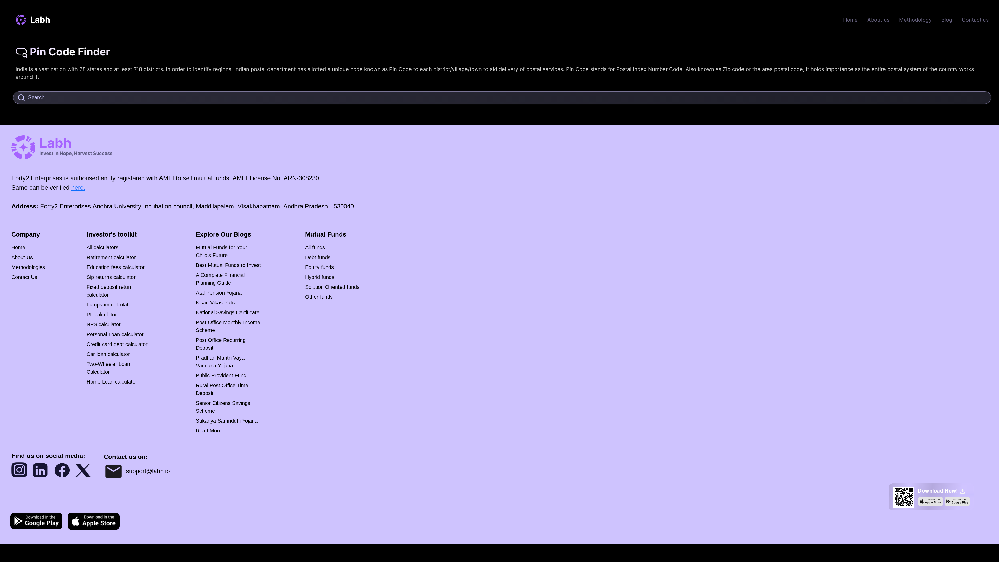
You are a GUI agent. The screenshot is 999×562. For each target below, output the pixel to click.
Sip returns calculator (111, 277)
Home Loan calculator (112, 382)
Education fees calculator (116, 267)
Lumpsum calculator (110, 305)
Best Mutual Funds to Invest (228, 265)
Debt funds (317, 257)
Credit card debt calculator (117, 344)
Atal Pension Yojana (219, 293)
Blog (946, 20)
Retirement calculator (111, 257)
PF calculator (102, 314)
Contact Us (24, 277)
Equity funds (319, 267)
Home (850, 20)
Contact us (975, 20)
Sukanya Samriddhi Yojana (227, 421)
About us (878, 20)
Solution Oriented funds (332, 287)
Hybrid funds (319, 277)
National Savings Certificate (227, 312)
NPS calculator (104, 324)
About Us (22, 257)
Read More (209, 430)
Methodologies (28, 267)
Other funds (319, 297)
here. (78, 187)
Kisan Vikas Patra (216, 302)
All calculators (102, 247)
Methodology (915, 20)
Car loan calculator (108, 354)
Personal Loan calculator (115, 334)
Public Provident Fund (221, 375)
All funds (315, 247)
